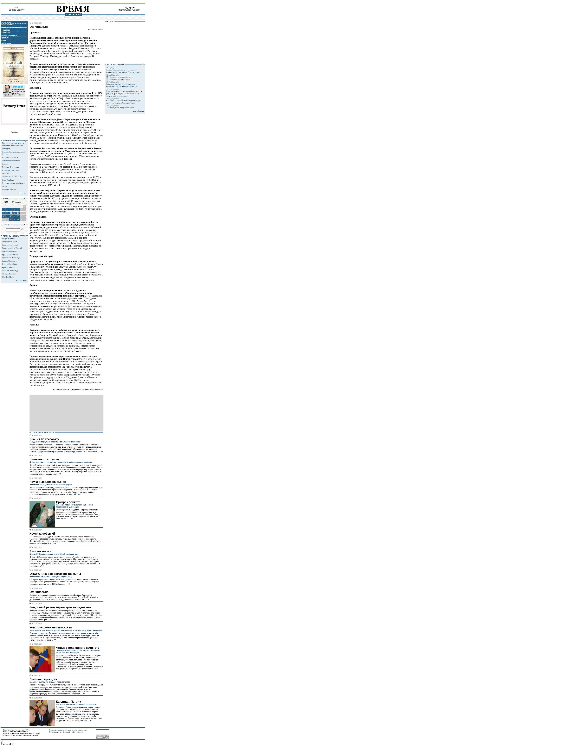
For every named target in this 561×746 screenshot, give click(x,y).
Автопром (6, 149)
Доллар (5, 186)
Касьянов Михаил (9, 251)
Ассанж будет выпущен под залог (120, 108)
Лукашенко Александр (11, 258)
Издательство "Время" (129, 10)
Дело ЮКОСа (7, 173)
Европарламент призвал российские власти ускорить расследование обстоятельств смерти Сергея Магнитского (124, 93)
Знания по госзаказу (44, 439)
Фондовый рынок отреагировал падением (60, 607)
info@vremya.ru (78, 732)
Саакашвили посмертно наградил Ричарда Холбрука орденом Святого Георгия (123, 101)
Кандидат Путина (68, 701)
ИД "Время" (130, 8)
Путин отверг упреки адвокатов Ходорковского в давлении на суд (120, 78)
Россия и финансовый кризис (14, 183)
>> (101, 451)
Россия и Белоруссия (10, 167)
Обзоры (14, 132)
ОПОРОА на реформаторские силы (55, 573)
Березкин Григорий (10, 245)
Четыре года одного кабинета (77, 647)
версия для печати (95, 29)
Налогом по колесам (44, 459)
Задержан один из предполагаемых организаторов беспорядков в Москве (121, 85)
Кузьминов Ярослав (10, 254)
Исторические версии (11, 161)
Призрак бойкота (68, 502)
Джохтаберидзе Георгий (12, 248)
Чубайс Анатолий (9, 267)
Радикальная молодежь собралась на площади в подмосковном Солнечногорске (123, 71)
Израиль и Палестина (10, 170)
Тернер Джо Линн (9, 264)
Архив (16, 18)
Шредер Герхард (9, 274)
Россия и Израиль (9, 189)
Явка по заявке (40, 551)
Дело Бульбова (8, 180)
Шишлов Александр (10, 270)
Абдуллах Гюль (8, 238)
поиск (68, 18)
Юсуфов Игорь (8, 277)
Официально (39, 591)
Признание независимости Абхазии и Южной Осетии (13, 144)
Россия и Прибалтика (10, 157)
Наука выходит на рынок (48, 481)
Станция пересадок (44, 679)
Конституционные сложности (51, 627)
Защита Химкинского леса (12, 177)
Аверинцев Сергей (9, 242)
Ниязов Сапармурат (10, 261)
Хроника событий (42, 533)
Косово (5, 164)
